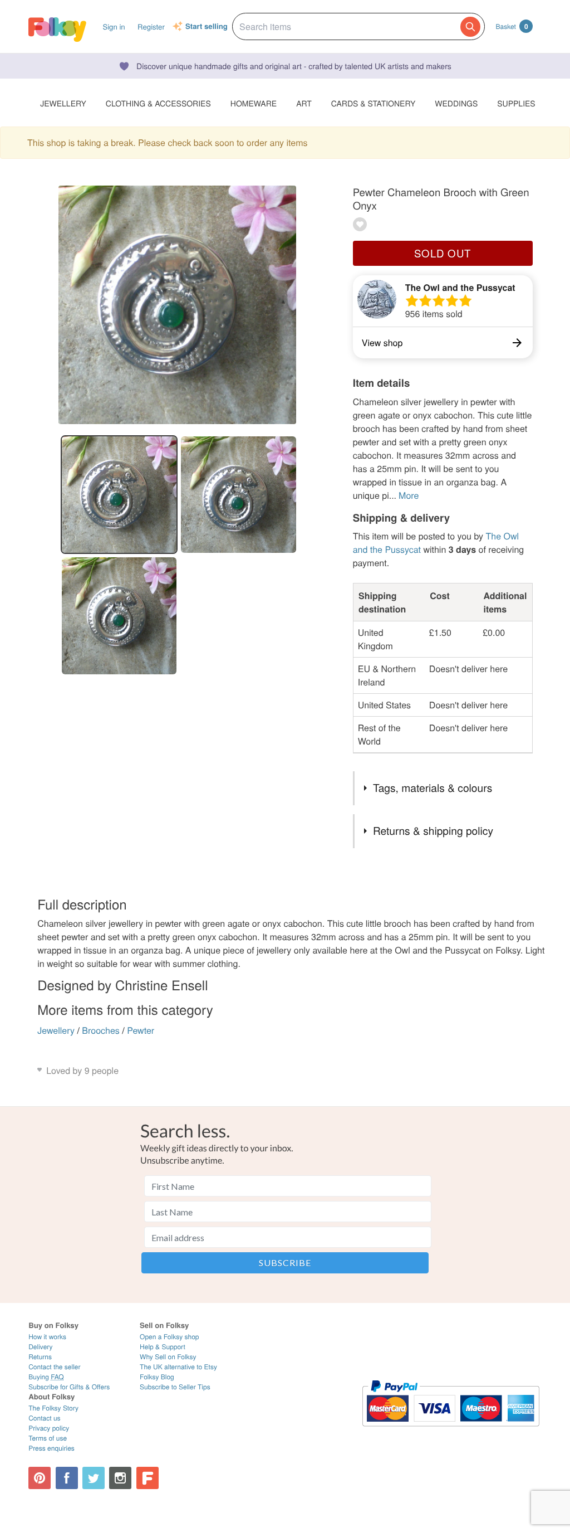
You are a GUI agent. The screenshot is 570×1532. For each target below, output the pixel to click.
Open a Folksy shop (169, 1336)
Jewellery (56, 1030)
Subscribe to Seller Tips (175, 1387)
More (409, 495)
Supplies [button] (516, 103)
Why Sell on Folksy (168, 1356)
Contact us (44, 1418)
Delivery (40, 1346)
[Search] (470, 27)
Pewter (140, 1030)
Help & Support (162, 1346)
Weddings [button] (456, 103)
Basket (512, 26)
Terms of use (47, 1438)
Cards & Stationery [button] (373, 103)
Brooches (101, 1030)
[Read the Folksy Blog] (147, 1478)
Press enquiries (51, 1448)
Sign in (113, 26)
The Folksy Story (53, 1408)
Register (151, 26)
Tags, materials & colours (432, 787)
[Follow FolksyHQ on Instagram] (120, 1478)
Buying (46, 1377)
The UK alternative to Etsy (178, 1366)
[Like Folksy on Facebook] (67, 1478)
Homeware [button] (253, 103)
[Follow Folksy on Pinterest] (39, 1478)
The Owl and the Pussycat (460, 287)
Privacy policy (48, 1428)
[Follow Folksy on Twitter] (93, 1478)
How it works (47, 1336)
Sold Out (442, 253)
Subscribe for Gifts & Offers (69, 1387)
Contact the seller (54, 1366)
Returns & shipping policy (433, 830)
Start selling (206, 26)
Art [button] (304, 103)
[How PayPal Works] (450, 1431)
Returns (40, 1356)
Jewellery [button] (63, 103)
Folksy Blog (157, 1377)
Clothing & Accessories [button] (158, 103)
